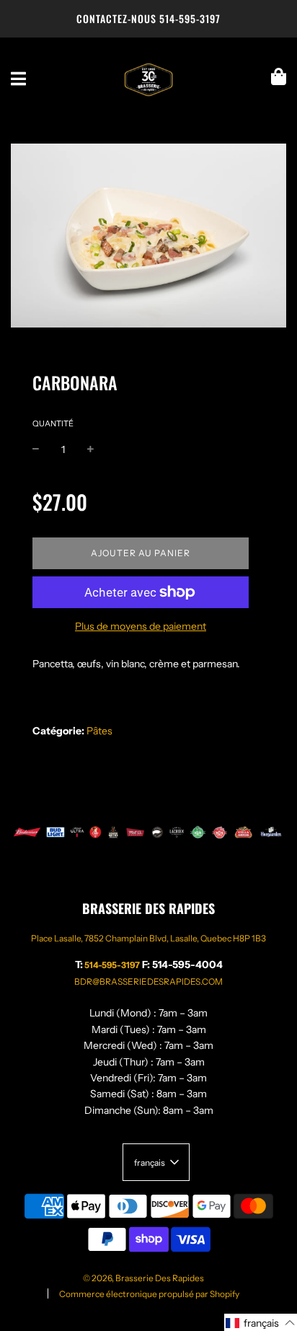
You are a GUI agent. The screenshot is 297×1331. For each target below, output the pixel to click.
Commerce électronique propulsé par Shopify (149, 1293)
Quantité (53, 423)
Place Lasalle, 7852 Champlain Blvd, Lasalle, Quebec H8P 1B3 (148, 938)
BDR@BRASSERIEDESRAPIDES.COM (148, 981)
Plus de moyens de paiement (140, 626)
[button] (260, 1322)
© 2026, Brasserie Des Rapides (143, 1278)
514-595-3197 (190, 18)
